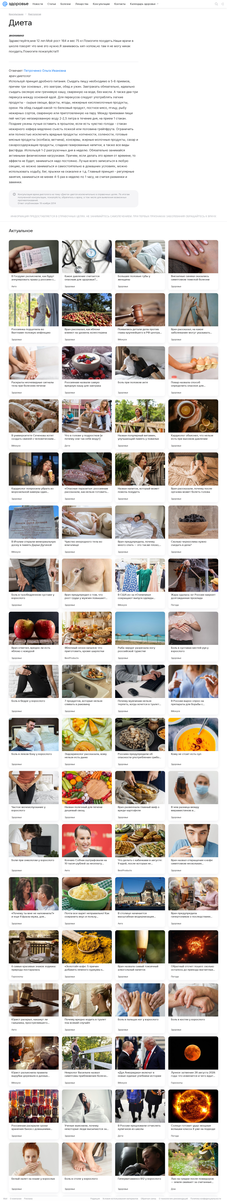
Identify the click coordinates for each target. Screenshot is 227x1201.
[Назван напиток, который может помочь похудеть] (140, 477)
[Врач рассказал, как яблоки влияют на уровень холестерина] (87, 318)
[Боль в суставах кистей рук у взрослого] (193, 636)
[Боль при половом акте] (140, 371)
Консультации (16, 14)
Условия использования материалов (120, 1198)
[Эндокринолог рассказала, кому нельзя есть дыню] (87, 743)
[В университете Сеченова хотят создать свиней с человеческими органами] (34, 424)
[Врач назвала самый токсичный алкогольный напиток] (140, 955)
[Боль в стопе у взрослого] (87, 1167)
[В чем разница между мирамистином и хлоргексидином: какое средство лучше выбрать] (193, 796)
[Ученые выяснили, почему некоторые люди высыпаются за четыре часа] (87, 1114)
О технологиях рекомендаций (173, 1198)
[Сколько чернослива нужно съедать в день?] (193, 530)
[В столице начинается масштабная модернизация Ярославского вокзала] (140, 902)
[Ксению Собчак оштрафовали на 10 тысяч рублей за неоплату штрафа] (87, 849)
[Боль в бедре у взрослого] (34, 690)
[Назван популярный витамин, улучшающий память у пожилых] (140, 424)
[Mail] (5, 4)
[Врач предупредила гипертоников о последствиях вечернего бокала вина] (193, 902)
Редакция (95, 1198)
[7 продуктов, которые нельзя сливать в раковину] (87, 690)
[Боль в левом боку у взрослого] (34, 743)
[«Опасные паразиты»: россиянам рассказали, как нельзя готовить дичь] (87, 477)
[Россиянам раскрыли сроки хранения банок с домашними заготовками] (34, 1114)
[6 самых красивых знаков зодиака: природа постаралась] (34, 955)
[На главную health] (18, 4)
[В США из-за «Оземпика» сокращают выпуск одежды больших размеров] (140, 583)
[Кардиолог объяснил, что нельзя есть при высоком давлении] (193, 424)
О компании (15, 1198)
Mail (5, 1198)
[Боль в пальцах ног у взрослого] (140, 1008)
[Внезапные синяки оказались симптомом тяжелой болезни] (193, 265)
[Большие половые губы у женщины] (140, 265)
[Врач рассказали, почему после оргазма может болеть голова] (193, 477)
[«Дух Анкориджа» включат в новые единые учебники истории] (140, 1061)
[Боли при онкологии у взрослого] (34, 849)
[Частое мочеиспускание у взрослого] (34, 796)
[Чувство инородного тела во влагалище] (87, 530)
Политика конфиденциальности (205, 1198)
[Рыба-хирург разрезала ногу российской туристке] (140, 636)
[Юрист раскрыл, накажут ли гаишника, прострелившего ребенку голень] (34, 1008)
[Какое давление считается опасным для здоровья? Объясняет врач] (87, 265)
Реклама (28, 1198)
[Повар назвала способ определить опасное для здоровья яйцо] (193, 371)
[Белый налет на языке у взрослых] (34, 1167)
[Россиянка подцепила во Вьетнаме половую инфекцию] (34, 318)
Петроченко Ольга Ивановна (45, 70)
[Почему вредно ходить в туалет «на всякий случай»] (87, 1008)
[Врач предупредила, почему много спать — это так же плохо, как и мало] (140, 530)
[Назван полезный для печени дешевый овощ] (87, 796)
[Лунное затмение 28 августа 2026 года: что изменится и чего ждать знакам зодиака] (193, 1061)
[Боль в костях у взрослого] (193, 1008)
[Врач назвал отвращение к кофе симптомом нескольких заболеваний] (193, 849)
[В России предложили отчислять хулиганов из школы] (140, 1114)
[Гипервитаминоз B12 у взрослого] (140, 1167)
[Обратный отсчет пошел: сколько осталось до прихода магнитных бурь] (193, 955)
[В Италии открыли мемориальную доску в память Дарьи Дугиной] (34, 530)
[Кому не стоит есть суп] (193, 743)
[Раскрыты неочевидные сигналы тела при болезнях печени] (34, 371)
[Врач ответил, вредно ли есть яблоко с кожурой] (34, 636)
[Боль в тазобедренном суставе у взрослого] (34, 583)
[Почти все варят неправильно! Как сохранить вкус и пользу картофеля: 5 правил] (87, 902)
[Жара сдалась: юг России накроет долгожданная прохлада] (193, 583)
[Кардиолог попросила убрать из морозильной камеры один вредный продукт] (34, 477)
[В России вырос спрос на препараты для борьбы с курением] (193, 690)
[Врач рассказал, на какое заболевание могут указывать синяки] (193, 318)
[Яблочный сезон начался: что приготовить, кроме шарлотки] (87, 636)
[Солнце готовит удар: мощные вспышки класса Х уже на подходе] (193, 1114)
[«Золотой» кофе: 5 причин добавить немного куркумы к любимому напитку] (87, 955)
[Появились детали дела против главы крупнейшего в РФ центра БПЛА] (140, 318)
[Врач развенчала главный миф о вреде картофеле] (140, 796)
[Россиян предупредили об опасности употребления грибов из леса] (140, 743)
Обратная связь (148, 1198)
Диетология (34, 14)
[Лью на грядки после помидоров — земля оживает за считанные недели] (193, 1167)
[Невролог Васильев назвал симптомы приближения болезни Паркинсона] (87, 1061)
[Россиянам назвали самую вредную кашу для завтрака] (87, 371)
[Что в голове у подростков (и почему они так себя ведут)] (87, 424)
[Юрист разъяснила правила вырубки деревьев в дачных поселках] (34, 1061)
